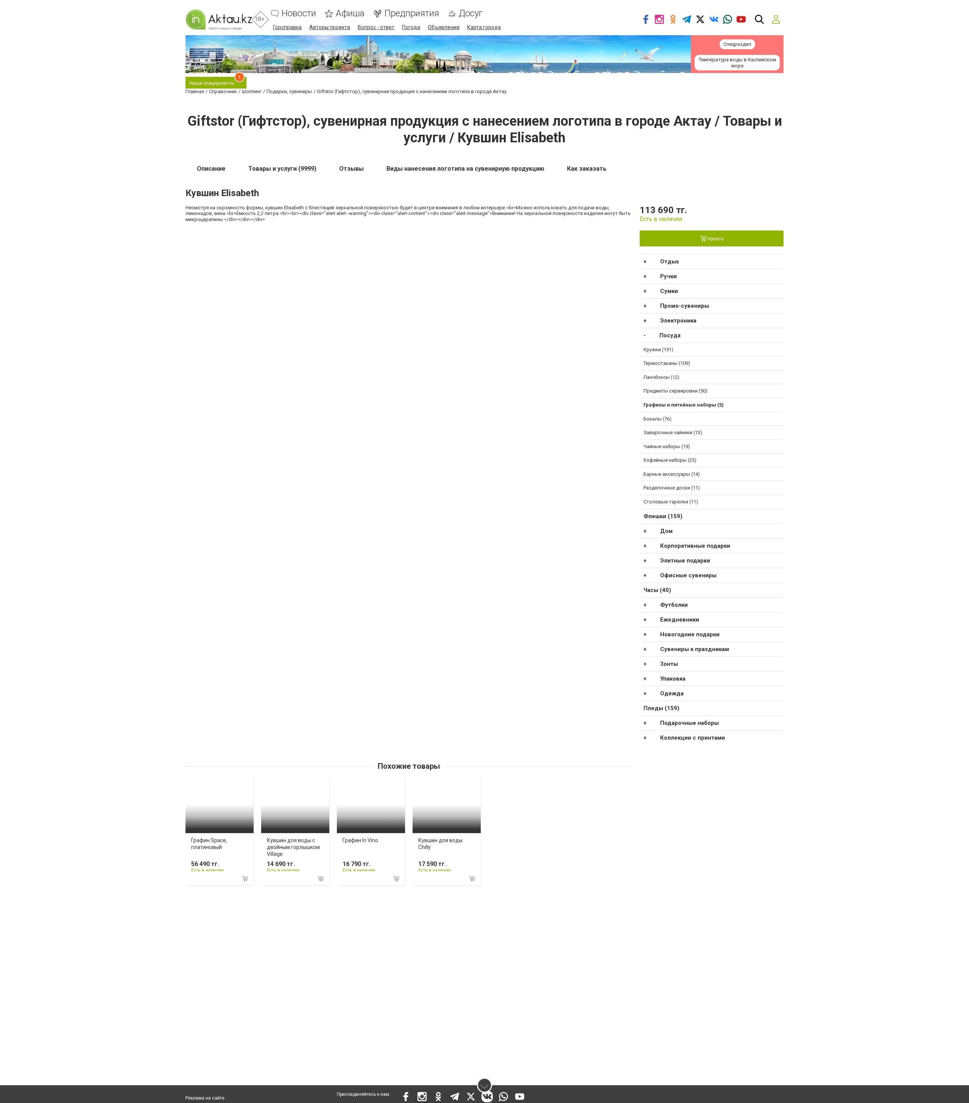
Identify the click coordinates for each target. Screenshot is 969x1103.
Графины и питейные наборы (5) (683, 405)
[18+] (218, 19)
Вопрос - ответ (376, 27)
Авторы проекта (329, 27)
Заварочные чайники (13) (672, 432)
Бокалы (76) (657, 419)
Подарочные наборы (689, 723)
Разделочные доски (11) (671, 488)
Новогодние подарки (690, 634)
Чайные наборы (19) (666, 446)
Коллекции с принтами (692, 737)
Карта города (484, 27)
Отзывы (351, 168)
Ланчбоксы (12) (661, 377)
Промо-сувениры (684, 305)
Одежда (672, 693)
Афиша (350, 13)
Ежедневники (679, 619)
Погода (411, 27)
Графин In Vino (360, 840)
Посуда (670, 335)
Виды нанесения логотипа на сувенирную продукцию (465, 168)
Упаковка (672, 678)
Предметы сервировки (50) (675, 391)
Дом (666, 531)
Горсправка (287, 27)
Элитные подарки (685, 560)
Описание (211, 168)
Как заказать (586, 168)
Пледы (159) (661, 708)
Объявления (444, 27)
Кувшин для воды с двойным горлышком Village (293, 847)
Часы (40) (657, 590)
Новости (299, 13)
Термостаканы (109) (666, 363)
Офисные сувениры (688, 575)
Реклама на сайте (204, 1098)
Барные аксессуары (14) (671, 474)
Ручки (668, 276)
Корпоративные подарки (695, 545)
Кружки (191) (658, 349)
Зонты (669, 664)
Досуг (471, 13)
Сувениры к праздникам (694, 649)
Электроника (678, 320)
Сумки (669, 291)
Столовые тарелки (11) (670, 502)
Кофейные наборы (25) (669, 460)
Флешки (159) (662, 516)
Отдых (669, 261)
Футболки (674, 604)
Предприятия (411, 13)
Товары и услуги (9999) (282, 168)
